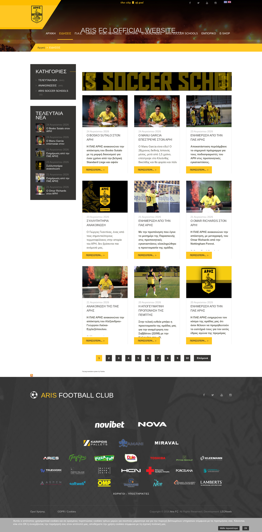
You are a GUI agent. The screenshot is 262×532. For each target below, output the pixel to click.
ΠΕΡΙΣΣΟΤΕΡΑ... (94, 170)
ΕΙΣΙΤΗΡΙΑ (131, 33)
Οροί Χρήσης (37, 511)
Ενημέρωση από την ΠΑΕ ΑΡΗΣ (57, 155)
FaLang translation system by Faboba (93, 371)
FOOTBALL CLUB (77, 395)
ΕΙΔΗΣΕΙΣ (65, 33)
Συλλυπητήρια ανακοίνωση (54, 167)
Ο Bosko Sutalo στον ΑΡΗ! (58, 130)
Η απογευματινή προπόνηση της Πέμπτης (151, 310)
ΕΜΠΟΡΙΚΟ (208, 33)
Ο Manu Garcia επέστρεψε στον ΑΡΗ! (55, 143)
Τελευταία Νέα (51, 80)
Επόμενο (202, 358)
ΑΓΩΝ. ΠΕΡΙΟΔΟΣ (110, 33)
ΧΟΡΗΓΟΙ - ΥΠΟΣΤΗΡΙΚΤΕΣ (131, 493)
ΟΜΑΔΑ (91, 33)
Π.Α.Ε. (78, 33)
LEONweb (226, 511)
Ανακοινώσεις (50, 85)
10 (187, 358)
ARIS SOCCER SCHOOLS (181, 33)
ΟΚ (245, 528)
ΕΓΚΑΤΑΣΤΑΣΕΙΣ (152, 33)
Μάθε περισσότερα (229, 528)
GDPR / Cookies (67, 511)
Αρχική (41, 47)
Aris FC (174, 511)
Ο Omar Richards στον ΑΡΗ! (56, 192)
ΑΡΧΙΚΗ (51, 33)
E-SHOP (225, 33)
